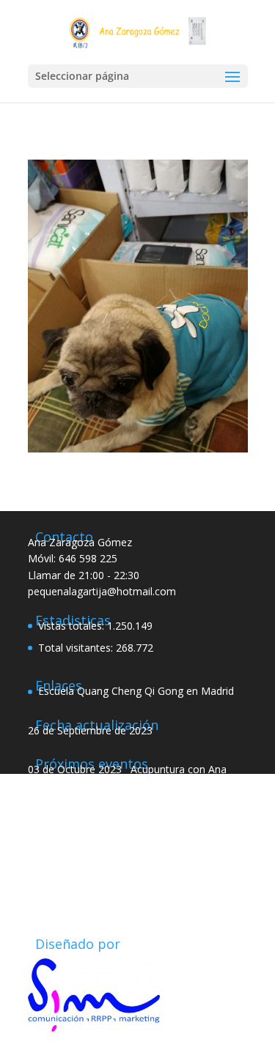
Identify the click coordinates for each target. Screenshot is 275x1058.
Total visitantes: (77, 648)
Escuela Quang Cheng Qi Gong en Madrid (136, 691)
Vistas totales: (72, 626)
